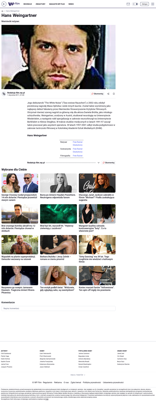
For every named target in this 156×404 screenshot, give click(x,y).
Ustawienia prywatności (113, 382)
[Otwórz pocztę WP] (128, 4)
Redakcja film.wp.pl (16, 93)
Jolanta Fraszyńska (46, 361)
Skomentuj (98, 94)
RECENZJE (28, 4)
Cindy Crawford (83, 367)
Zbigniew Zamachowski (47, 359)
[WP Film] (16, 4)
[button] (135, 4)
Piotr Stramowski (45, 356)
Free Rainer (78, 142)
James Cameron (83, 353)
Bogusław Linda (83, 356)
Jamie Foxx (5, 364)
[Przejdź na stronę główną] (3, 6)
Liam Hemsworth (45, 353)
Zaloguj (144, 4)
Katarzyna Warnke (123, 364)
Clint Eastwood (6, 353)
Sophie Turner (5, 361)
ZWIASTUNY (40, 4)
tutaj (46, 399)
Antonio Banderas (84, 359)
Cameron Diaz (122, 359)
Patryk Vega (5, 356)
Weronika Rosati (83, 361)
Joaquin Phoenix (6, 367)
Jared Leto (120, 353)
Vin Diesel (120, 356)
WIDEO (71, 4)
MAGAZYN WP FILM (57, 4)
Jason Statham (45, 367)
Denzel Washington (84, 364)
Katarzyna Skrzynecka (47, 364)
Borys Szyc (120, 361)
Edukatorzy (78, 145)
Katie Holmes (5, 359)
